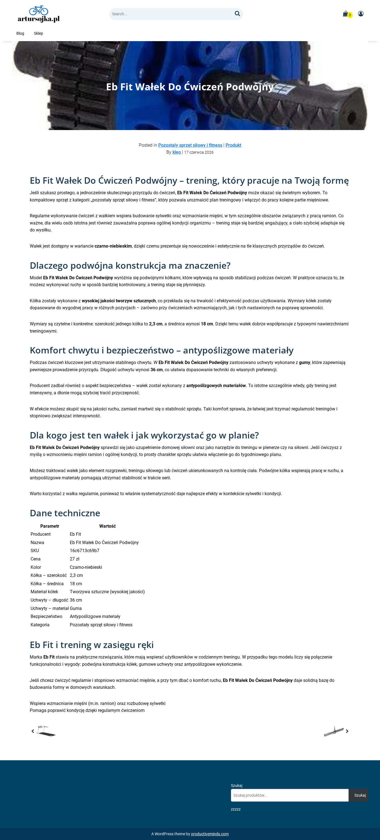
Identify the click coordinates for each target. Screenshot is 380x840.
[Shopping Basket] (345, 14)
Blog (20, 33)
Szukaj (236, 785)
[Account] (360, 14)
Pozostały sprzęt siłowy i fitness (190, 145)
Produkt (233, 145)
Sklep (38, 33)
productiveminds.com (210, 834)
